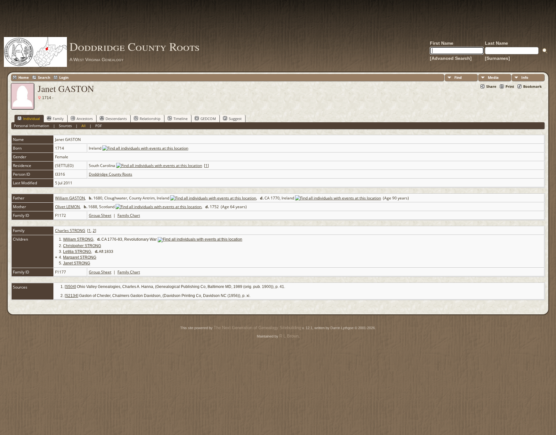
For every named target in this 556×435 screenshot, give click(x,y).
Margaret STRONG (79, 257)
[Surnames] (497, 58)
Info (524, 77)
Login (64, 77)
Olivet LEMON (67, 206)
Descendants (116, 118)
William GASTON (70, 198)
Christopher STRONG (82, 246)
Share (491, 86)
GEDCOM (208, 118)
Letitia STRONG (77, 251)
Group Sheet (100, 215)
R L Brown (289, 336)
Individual (31, 118)
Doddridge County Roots (134, 46)
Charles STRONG (70, 230)
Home (23, 77)
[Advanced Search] (451, 58)
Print (509, 86)
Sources (65, 125)
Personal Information (31, 125)
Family (58, 118)
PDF (98, 125)
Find (458, 77)
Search (44, 77)
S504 (70, 286)
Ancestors (85, 118)
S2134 (71, 295)
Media (493, 77)
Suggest (235, 118)
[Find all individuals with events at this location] (145, 148)
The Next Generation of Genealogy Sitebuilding (257, 327)
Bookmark (532, 86)
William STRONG (78, 239)
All (83, 125)
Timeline (180, 118)
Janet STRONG (76, 263)
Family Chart (128, 215)
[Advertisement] (278, 18)
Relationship (150, 118)
